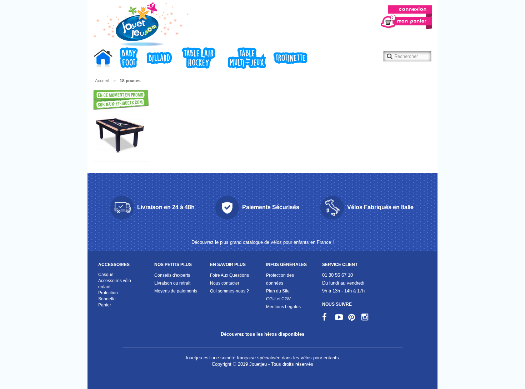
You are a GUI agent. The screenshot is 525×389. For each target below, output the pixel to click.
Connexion (413, 9)
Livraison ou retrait (172, 283)
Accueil (105, 59)
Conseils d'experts (172, 275)
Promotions (106, 100)
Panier (104, 304)
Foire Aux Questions (229, 275)
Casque (106, 274)
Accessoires (114, 264)
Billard (159, 58)
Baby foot (129, 58)
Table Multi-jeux (247, 58)
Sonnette (107, 298)
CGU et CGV (278, 298)
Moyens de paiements (175, 291)
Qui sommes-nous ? (229, 291)
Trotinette (290, 58)
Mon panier (409, 20)
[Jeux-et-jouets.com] (140, 24)
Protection (108, 292)
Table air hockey (199, 58)
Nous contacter (224, 283)
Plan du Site (278, 291)
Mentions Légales (283, 306)
